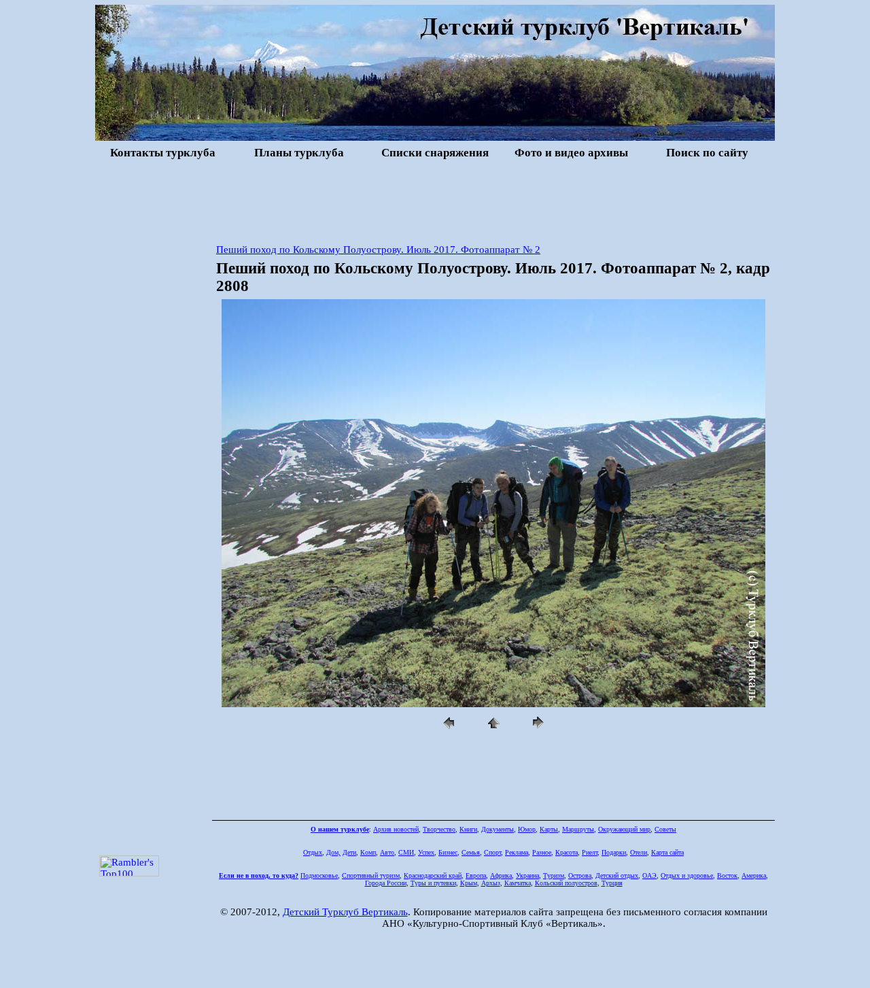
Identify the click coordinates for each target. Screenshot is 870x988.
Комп (368, 852)
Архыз (490, 883)
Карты (549, 829)
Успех (426, 852)
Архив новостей (396, 829)
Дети (349, 852)
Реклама (516, 852)
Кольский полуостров (566, 883)
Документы (497, 829)
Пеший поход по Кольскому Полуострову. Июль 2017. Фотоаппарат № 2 (378, 249)
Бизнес (447, 852)
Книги (468, 829)
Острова (579, 875)
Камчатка (517, 883)
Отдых (312, 852)
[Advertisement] (435, 200)
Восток (727, 875)
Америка (754, 875)
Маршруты (578, 829)
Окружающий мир (624, 829)
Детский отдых (616, 875)
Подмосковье (319, 875)
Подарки (614, 852)
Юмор (527, 829)
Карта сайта (667, 852)
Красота (566, 852)
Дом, (333, 852)
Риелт (589, 852)
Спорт (492, 852)
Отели (638, 852)
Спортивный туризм (371, 875)
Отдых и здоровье (687, 875)
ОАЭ (649, 875)
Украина (527, 875)
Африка (501, 875)
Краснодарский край (433, 875)
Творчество (439, 829)
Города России (385, 883)
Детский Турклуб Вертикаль (345, 911)
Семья (471, 852)
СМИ (406, 852)
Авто (387, 852)
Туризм (553, 875)
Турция (612, 883)
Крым (468, 883)
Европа (476, 875)
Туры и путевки (433, 883)
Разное (541, 852)
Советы (665, 829)
